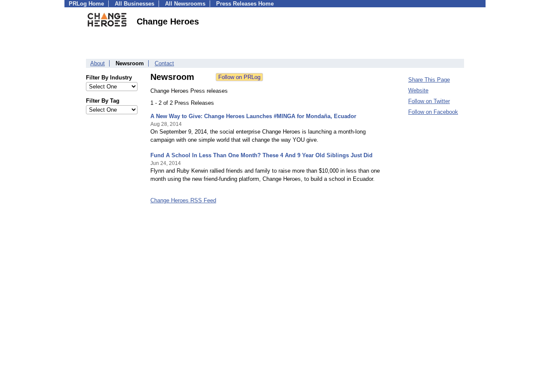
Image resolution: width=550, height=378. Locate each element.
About (97, 63)
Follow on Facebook (433, 112)
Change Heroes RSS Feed (183, 200)
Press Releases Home (245, 3)
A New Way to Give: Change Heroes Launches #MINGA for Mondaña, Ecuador (253, 116)
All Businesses (134, 3)
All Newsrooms (185, 3)
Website (418, 90)
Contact (164, 63)
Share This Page (429, 79)
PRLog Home (86, 3)
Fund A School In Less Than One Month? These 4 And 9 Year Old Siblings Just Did (261, 155)
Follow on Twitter (429, 101)
